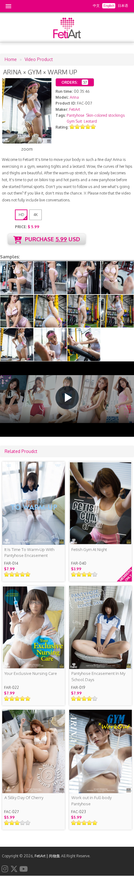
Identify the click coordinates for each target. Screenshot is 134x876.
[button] (67, 397)
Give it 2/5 (77, 126)
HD (21, 214)
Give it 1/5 (72, 126)
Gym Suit (74, 121)
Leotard (90, 121)
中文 (96, 5)
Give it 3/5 (82, 126)
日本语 (123, 5)
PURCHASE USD (52, 239)
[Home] (67, 36)
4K (35, 214)
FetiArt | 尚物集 (47, 856)
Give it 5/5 (93, 126)
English (108, 5)
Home (11, 59)
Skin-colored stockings (105, 115)
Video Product (39, 59)
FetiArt (74, 109)
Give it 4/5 (88, 126)
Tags (60, 115)
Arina (74, 97)
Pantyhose (75, 115)
